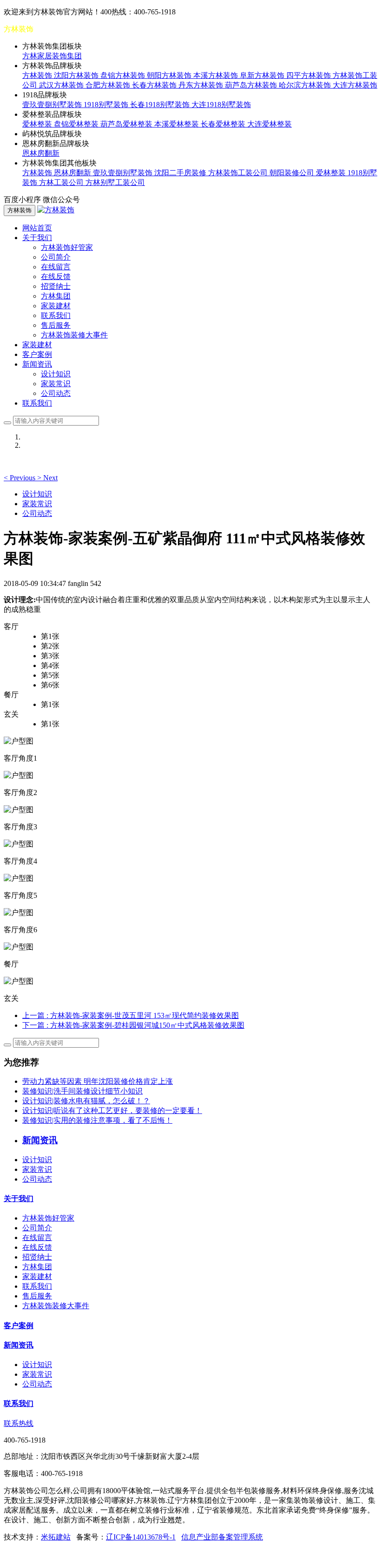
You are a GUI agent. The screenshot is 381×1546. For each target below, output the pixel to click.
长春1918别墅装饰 (160, 104)
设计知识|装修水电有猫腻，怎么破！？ (86, 1101)
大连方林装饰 (355, 85)
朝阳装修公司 (292, 173)
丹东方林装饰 (201, 85)
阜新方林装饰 (263, 75)
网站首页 (37, 228)
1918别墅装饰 (107, 104)
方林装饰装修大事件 (74, 335)
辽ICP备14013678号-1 (141, 1537)
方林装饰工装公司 (238, 173)
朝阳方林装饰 (170, 75)
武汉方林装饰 (62, 85)
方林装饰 (38, 75)
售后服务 (56, 325)
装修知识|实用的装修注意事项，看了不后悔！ (97, 1120)
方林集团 (56, 296)
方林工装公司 (62, 182)
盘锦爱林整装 (77, 124)
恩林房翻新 (40, 153)
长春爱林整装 (224, 124)
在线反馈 (56, 276)
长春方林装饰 (155, 85)
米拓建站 (56, 1537)
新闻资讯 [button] (37, 364)
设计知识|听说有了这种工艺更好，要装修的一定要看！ (112, 1110)
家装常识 (56, 384)
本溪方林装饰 (216, 75)
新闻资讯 (18, 1345)
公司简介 (56, 257)
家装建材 (56, 306)
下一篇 (133, 1025)
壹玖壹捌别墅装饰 (53, 104)
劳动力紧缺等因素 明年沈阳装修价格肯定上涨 (97, 1081)
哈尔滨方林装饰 (306, 85)
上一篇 (130, 1015)
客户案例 (37, 354)
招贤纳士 (56, 286)
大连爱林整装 (269, 124)
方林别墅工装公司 (115, 182)
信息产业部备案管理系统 (222, 1537)
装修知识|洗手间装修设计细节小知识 (82, 1091)
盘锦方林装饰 (123, 75)
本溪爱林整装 (177, 124)
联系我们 (56, 315)
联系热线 (18, 1423)
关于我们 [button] (37, 238)
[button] (20, 478)
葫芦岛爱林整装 (127, 124)
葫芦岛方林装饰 (252, 85)
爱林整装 (38, 124)
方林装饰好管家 (67, 247)
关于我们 (18, 1198)
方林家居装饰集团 (52, 56)
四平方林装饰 (309, 75)
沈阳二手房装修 (181, 173)
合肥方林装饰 (108, 85)
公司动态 (56, 393)
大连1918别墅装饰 (221, 104)
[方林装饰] (55, 210)
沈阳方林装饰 (77, 75)
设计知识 (56, 374)
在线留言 (56, 267)
